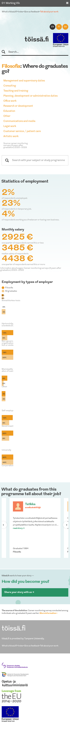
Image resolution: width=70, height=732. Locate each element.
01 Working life (11, 3)
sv (65, 27)
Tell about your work (49, 12)
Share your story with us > (19, 592)
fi (59, 27)
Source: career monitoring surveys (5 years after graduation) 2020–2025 (15, 145)
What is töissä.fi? (9, 12)
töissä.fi (37, 39)
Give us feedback (31, 12)
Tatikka (30, 504)
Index (20, 12)
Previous (5, 525)
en (52, 27)
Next (65, 525)
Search (5, 52)
